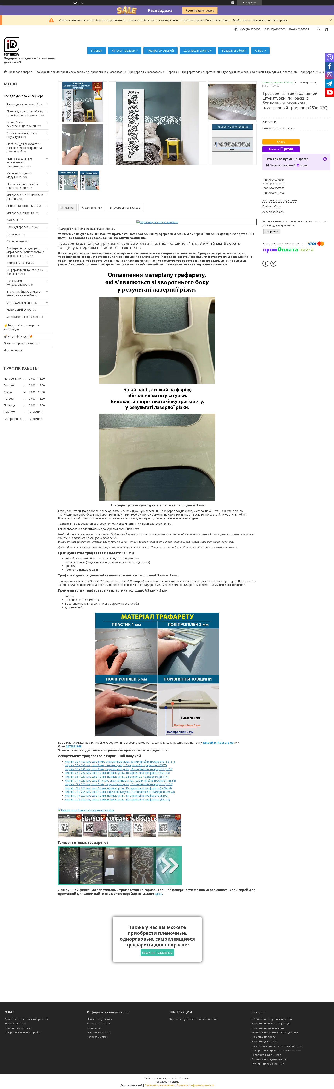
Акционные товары (99, 1023)
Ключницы (13, 234)
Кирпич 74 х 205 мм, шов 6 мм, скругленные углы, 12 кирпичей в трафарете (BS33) (119, 784)
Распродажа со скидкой (22, 104)
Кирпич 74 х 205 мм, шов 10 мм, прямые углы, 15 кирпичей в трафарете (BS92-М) (118, 788)
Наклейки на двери (264, 1037)
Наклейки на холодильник (268, 1028)
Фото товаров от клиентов (22, 343)
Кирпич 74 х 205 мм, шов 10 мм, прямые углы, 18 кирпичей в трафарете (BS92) (116, 795)
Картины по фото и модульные (19, 175)
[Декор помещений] (11, 46)
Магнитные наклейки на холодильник (275, 1032)
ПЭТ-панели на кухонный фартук (272, 1019)
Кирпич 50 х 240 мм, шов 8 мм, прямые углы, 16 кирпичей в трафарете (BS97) (116, 765)
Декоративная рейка (20, 213)
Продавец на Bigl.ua (167, 1081)
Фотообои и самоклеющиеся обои (21, 124)
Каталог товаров (123, 50)
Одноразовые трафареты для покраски (276, 1050)
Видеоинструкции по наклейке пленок (193, 1019)
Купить (281, 141)
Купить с (274, 149)
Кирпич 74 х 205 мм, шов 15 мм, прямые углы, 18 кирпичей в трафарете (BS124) (117, 799)
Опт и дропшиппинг (19, 302)
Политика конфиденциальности (195, 1085)
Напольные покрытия (21, 206)
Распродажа (94, 1028)
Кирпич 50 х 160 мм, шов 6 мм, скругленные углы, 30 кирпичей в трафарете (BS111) (120, 761)
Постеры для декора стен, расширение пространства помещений (24, 147)
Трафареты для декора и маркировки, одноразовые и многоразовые (80, 72)
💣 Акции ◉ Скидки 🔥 (18, 336)
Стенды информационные (268, 1064)
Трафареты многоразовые (146, 72)
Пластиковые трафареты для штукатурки (277, 1046)
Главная (96, 50)
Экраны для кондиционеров (17, 282)
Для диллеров (13, 350)
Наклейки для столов (265, 1041)
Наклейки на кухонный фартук (271, 1023)
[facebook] (265, 264)
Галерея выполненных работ (23, 1032)
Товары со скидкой (160, 50)
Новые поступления (99, 1019)
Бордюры (173, 72)
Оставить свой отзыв (18, 1028)
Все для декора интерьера (23, 96)
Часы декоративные (20, 227)
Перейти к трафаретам (157, 952)
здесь (158, 894)
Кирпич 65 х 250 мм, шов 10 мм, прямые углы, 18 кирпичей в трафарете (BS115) (117, 773)
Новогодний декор (19, 309)
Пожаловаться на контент (159, 1085)
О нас (259, 50)
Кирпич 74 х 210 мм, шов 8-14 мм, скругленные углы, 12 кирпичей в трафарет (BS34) (120, 780)
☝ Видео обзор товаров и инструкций (21, 327)
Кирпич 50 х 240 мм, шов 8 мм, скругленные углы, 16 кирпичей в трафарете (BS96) (119, 769)
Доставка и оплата (196, 50)
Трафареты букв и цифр (266, 1055)
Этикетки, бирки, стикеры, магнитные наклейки (24, 293)
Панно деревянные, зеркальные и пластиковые (19, 162)
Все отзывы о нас (15, 1023)
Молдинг (12, 220)
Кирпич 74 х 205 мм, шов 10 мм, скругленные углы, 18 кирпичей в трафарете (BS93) (120, 792)
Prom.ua (184, 1078)
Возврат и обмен (233, 50)
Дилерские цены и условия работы (26, 1019)
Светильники (15, 241)
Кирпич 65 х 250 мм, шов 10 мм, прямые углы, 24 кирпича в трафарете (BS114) (116, 776)
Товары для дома (18, 263)
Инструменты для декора (23, 316)
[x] (273, 264)
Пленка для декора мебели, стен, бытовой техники (25, 113)
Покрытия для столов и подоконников (22, 186)
